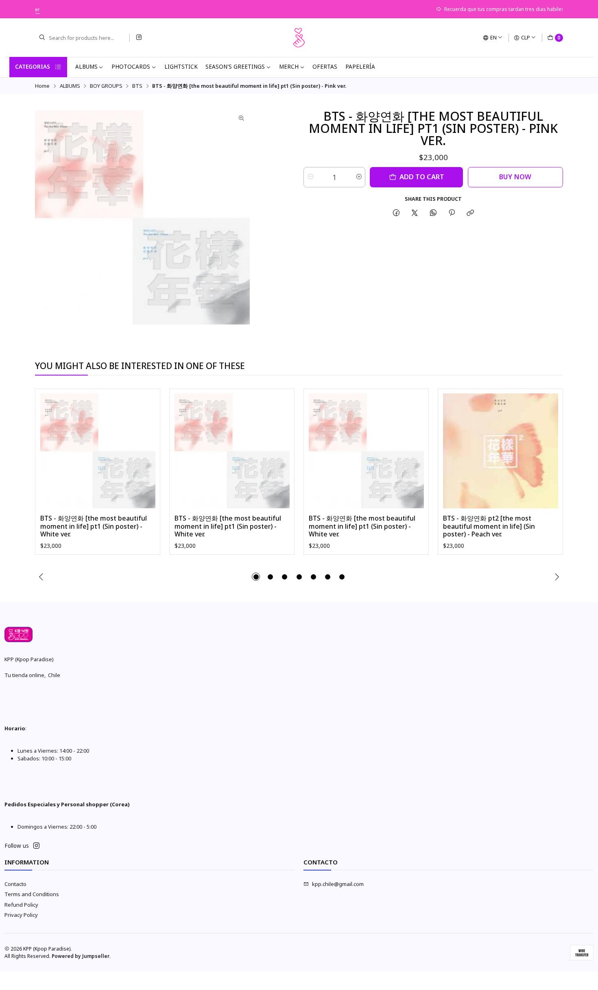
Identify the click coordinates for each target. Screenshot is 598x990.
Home (42, 86)
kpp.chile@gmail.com (338, 884)
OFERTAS (324, 66)
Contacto (15, 884)
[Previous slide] (41, 577)
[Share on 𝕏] (414, 212)
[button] (256, 577)
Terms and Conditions (31, 894)
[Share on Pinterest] (451, 212)
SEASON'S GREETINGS (235, 66)
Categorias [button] (32, 66)
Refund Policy (21, 904)
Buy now (515, 176)
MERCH (289, 66)
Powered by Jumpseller (80, 956)
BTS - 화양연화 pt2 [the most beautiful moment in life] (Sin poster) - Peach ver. (489, 526)
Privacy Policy (21, 914)
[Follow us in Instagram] (138, 37)
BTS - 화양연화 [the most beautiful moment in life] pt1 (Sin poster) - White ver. (93, 526)
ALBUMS (86, 66)
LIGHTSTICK (181, 66)
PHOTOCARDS (130, 66)
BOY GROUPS (106, 86)
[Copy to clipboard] (470, 212)
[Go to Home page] (299, 38)
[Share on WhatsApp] (433, 212)
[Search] (42, 38)
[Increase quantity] (358, 177)
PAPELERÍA (360, 66)
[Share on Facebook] (396, 212)
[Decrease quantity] (310, 177)
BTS (137, 86)
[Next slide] (557, 577)
